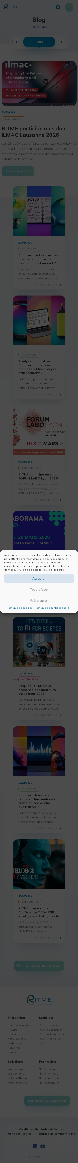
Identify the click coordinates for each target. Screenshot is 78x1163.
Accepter (39, 578)
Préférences (39, 600)
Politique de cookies (20, 607)
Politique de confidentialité (52, 607)
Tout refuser (39, 589)
